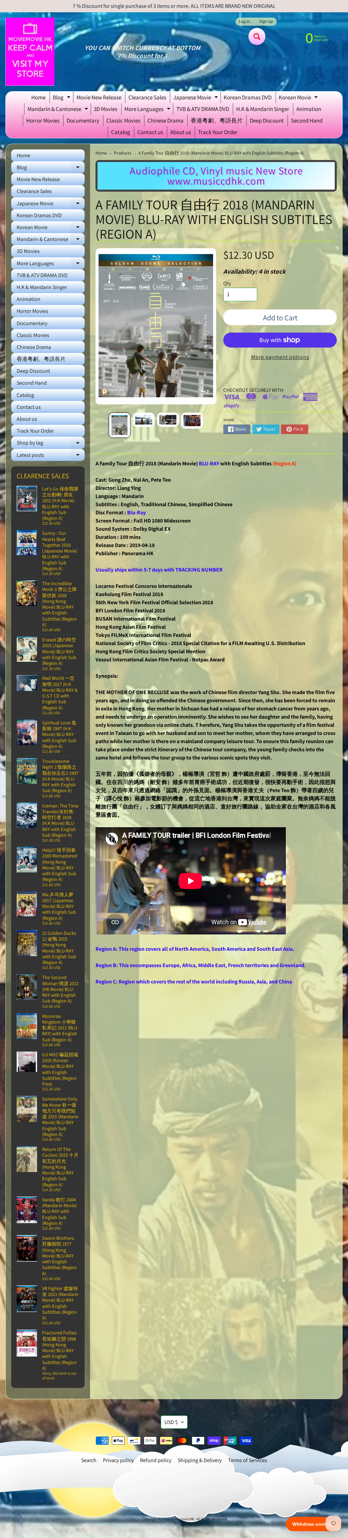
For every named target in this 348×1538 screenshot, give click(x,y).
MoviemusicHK (183, 1519)
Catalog (120, 132)
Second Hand (307, 120)
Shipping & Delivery (200, 1460)
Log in (244, 21)
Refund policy (155, 1460)
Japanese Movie (196, 98)
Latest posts (51, 456)
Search (89, 1460)
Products (123, 153)
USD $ (171, 1422)
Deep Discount (267, 120)
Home (38, 97)
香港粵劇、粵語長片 (217, 120)
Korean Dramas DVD (248, 97)
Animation (308, 109)
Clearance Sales (147, 97)
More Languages (148, 110)
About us (180, 132)
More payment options (280, 357)
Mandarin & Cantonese (59, 110)
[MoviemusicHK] (29, 52)
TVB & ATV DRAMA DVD (202, 109)
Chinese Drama (165, 120)
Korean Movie (299, 98)
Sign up (266, 21)
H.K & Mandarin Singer (262, 109)
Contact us (150, 132)
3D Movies (105, 109)
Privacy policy (118, 1460)
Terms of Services (247, 1460)
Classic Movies (123, 120)
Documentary (83, 120)
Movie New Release (98, 97)
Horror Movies (42, 120)
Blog (62, 98)
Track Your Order (218, 132)
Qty (227, 283)
